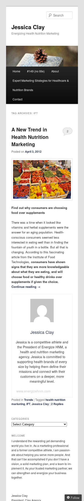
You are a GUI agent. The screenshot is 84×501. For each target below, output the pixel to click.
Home (16, 71)
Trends (28, 400)
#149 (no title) (36, 71)
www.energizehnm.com (33, 391)
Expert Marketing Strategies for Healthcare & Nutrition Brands (41, 85)
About (55, 71)
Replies (57, 404)
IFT (28, 404)
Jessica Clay (28, 27)
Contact (17, 99)
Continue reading (25, 286)
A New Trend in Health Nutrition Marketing (30, 137)
